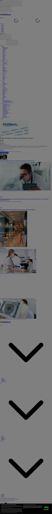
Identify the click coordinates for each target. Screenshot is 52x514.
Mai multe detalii (10, 507)
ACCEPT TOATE (46, 507)
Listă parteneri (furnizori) (25, 508)
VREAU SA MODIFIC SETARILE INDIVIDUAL (46, 509)
